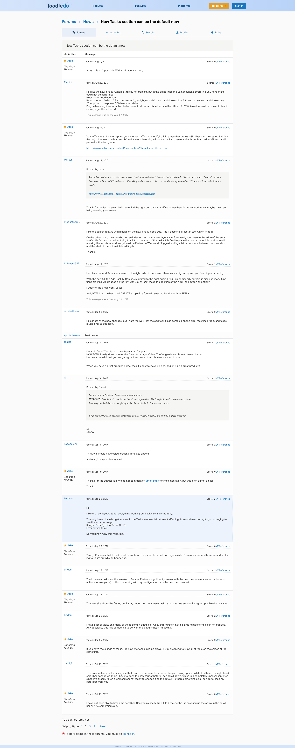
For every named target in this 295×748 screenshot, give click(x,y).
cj (65, 377)
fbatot (67, 341)
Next (103, 726)
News (88, 21)
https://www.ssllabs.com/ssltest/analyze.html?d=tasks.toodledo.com (126, 148)
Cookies (139, 746)
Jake (70, 60)
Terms (129, 746)
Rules (218, 32)
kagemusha (71, 443)
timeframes (152, 480)
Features (140, 5)
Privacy (119, 746)
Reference (224, 61)
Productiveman (72, 221)
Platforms (184, 5)
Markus (68, 82)
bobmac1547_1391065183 (79, 263)
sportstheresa (72, 335)
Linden (68, 569)
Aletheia (68, 498)
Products (97, 5)
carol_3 (68, 663)
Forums (69, 21)
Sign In (239, 6)
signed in (128, 733)
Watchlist (115, 32)
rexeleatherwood (73, 311)
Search (150, 32)
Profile (183, 32)
